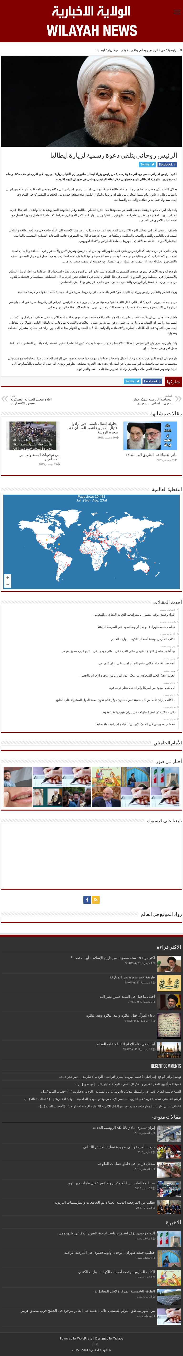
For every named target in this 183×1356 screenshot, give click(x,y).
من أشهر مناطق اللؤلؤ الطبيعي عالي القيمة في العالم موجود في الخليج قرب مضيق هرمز (88, 1310)
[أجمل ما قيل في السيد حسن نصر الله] (169, 1002)
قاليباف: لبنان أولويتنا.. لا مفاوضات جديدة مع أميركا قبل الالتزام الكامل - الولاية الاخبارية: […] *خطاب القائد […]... (109, 1106)
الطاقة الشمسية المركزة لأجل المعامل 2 (125, 1291)
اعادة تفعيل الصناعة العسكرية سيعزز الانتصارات (31, 399)
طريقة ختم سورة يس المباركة (132, 977)
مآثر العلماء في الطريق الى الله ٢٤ (151, 455)
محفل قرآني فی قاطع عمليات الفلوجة (126, 1164)
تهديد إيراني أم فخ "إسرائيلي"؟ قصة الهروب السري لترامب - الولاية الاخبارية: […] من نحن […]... (120, 1076)
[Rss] (96, 900)
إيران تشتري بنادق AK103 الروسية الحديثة (123, 1128)
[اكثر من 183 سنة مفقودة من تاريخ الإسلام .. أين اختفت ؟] (169, 964)
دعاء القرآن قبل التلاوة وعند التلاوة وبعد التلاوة (120, 1015)
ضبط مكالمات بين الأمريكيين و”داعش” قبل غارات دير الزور (111, 1183)
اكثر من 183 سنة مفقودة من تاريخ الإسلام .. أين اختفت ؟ (113, 958)
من (163, 50)
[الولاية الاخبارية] (91, 11)
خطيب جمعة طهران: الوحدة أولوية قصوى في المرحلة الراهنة (109, 1252)
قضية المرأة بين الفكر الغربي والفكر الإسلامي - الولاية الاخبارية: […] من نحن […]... (128, 1084)
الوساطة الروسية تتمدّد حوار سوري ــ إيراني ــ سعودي (153, 399)
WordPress (84, 1338)
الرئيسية (173, 50)
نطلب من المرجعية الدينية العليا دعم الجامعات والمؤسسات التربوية (105, 1202)
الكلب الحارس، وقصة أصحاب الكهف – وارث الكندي (116, 1272)
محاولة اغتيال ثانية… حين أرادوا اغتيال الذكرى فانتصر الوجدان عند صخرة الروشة (93, 428)
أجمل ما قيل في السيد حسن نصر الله (127, 996)
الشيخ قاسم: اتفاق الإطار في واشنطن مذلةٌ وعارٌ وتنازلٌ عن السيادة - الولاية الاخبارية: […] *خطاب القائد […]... (111, 1091)
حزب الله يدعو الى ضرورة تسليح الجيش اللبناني (119, 1147)
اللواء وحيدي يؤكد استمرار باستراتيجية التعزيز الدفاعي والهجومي (107, 1233)
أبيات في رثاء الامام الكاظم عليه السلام (126, 1044)
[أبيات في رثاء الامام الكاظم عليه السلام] (169, 1050)
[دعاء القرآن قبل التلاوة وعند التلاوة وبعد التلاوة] (169, 1026)
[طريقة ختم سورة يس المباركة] (169, 983)
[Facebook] (87, 900)
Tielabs (118, 1338)
